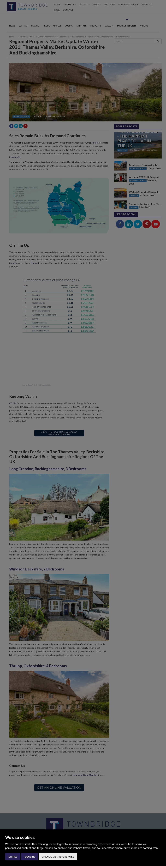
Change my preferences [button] (58, 856)
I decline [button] (30, 856)
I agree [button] (13, 856)
